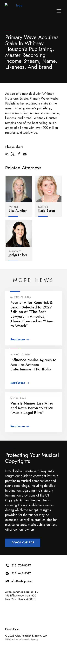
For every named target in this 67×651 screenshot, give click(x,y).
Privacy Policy (12, 629)
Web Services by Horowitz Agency (21, 639)
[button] (7, 154)
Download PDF (23, 542)
